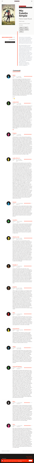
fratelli (21, 31)
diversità (26, 29)
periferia (21, 29)
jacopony (15, 286)
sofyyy (14, 346)
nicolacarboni (16, 102)
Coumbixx (15, 220)
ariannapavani (16, 328)
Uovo (14, 424)
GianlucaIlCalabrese (17, 366)
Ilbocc (14, 401)
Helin (14, 312)
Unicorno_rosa (16, 237)
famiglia (25, 27)
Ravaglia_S (15, 265)
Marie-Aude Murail (25, 19)
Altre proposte (22, 6)
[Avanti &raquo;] (31, 451)
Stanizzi (14, 202)
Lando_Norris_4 (16, 158)
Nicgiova (14, 133)
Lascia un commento (10, 42)
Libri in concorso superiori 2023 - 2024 (25, 7)
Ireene (14, 75)
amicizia (21, 27)
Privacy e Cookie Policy (29, 456)
